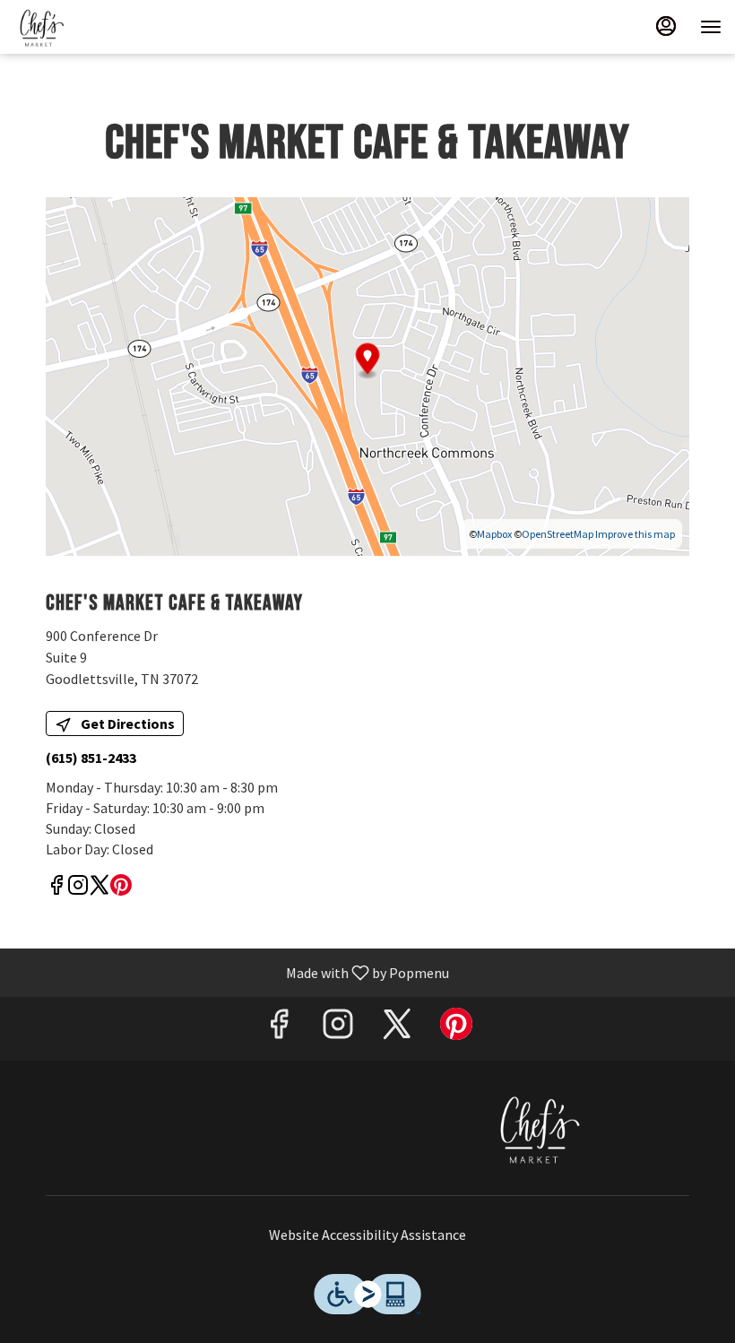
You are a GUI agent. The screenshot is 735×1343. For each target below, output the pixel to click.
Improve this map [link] (635, 534)
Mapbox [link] (494, 534)
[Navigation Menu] (711, 27)
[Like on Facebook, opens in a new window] (56, 888)
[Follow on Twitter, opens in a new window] (99, 888)
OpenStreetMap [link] (557, 534)
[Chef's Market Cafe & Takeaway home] (94, 26)
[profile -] (666, 26)
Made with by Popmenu (231, 971)
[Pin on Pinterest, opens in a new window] (121, 888)
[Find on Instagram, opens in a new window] (78, 888)
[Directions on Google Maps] (367, 375)
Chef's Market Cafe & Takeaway (535, 1127)
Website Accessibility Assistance (367, 1234)
